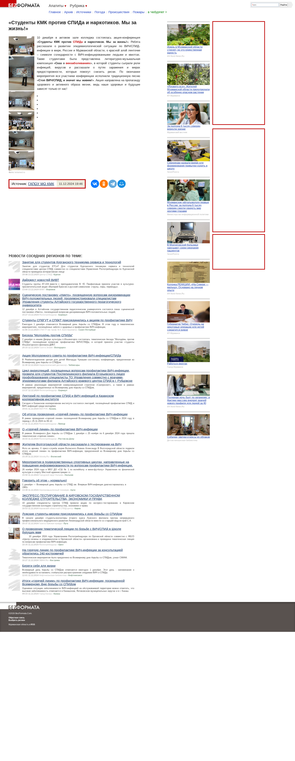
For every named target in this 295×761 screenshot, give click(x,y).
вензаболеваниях (78, 63)
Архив (68, 12)
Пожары (138, 12)
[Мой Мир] (121, 184)
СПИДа (78, 42)
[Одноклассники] (104, 184)
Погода (100, 12)
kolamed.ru (20, 172)
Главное (55, 12)
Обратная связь (17, 617)
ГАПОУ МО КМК (41, 184)
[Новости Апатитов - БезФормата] (20, 4)
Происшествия (118, 12)
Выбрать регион (17, 620)
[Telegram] (113, 184)
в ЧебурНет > (157, 12)
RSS (33, 624)
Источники (83, 12)
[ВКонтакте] (95, 184)
